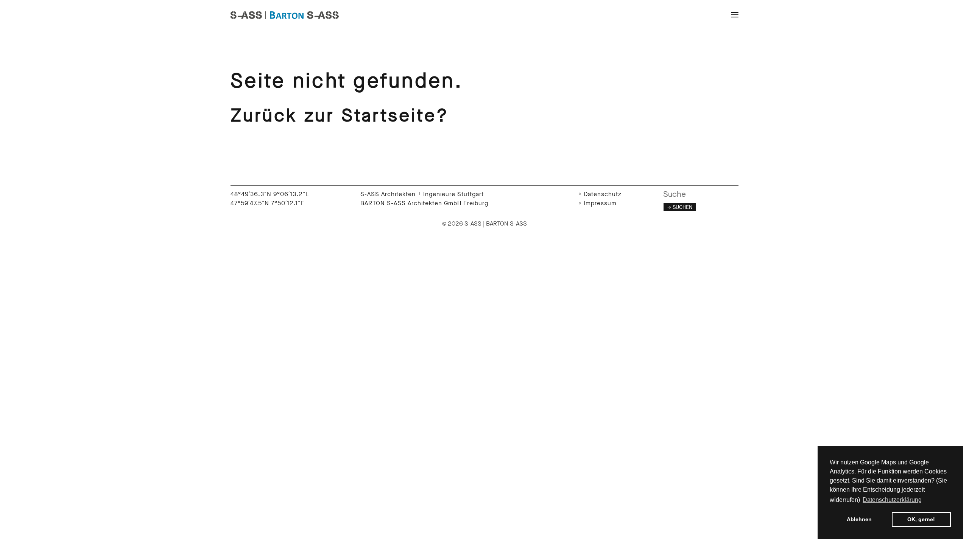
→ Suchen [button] (679, 207)
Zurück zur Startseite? (340, 115)
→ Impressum (597, 203)
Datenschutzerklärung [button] (892, 500)
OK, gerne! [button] (921, 519)
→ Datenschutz (599, 194)
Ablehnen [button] (859, 519)
